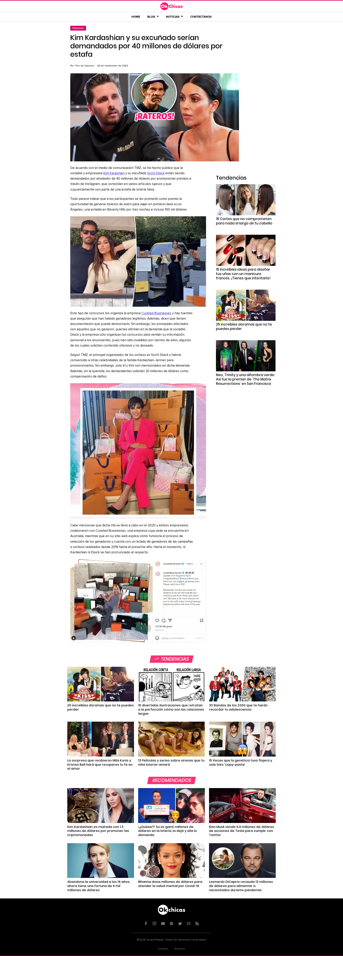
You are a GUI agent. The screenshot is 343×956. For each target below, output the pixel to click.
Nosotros (179, 949)
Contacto (163, 949)
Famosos (78, 28)
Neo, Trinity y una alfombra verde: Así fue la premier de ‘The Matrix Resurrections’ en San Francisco (245, 379)
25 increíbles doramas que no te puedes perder (244, 326)
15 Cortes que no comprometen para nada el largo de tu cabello (244, 221)
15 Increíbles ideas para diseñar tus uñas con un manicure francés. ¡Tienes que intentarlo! (243, 274)
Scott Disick (156, 173)
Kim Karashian (113, 173)
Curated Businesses (156, 313)
